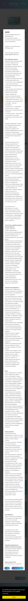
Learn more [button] (5, 593)
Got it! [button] (14, 597)
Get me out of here (17, 568)
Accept (7, 568)
